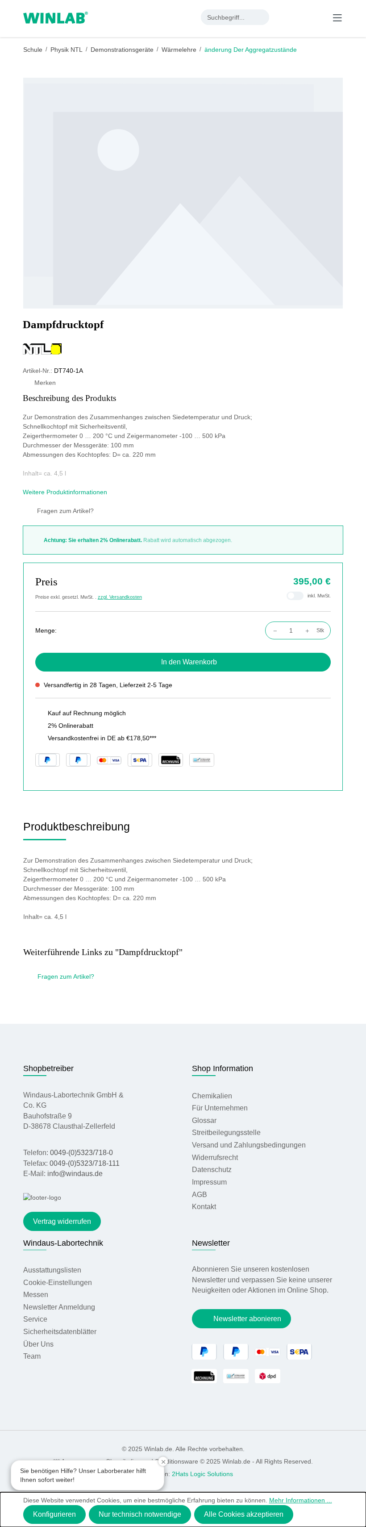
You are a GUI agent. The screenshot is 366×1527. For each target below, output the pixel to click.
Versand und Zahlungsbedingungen (249, 1145)
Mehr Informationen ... (300, 1500)
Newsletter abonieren (247, 1319)
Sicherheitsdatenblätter (59, 1331)
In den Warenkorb (189, 662)
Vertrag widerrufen (62, 1221)
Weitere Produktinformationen (66, 492)
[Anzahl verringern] (273, 630)
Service (35, 1319)
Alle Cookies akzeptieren (243, 1514)
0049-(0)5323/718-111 (85, 1163)
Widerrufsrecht (215, 1157)
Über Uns (38, 1344)
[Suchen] (261, 17)
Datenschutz (212, 1169)
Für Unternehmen (220, 1108)
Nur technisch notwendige (140, 1514)
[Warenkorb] (319, 17)
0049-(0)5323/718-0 (81, 1152)
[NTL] (183, 348)
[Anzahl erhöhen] (309, 630)
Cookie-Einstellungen (57, 1282)
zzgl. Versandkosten (120, 597)
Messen (35, 1294)
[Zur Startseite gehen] (55, 17)
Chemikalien (212, 1096)
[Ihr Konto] (283, 17)
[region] (183, 193)
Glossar (204, 1120)
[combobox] (227, 17)
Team (32, 1356)
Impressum (209, 1182)
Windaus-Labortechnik (63, 1243)
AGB (199, 1194)
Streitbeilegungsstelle (226, 1132)
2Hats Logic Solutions (202, 1473)
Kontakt (204, 1206)
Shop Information (222, 1068)
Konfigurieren (54, 1514)
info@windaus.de (75, 1173)
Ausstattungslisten (52, 1270)
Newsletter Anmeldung (59, 1307)
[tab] (76, 829)
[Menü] (337, 17)
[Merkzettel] (301, 17)
